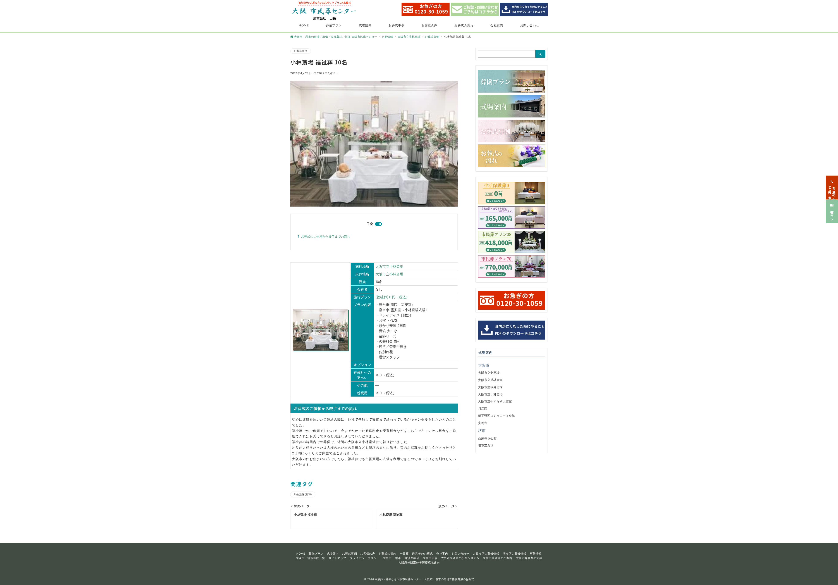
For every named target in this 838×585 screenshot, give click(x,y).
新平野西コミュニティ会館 (496, 416)
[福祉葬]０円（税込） (392, 297)
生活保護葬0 (304, 494)
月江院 (482, 408)
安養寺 (482, 423)
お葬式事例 (300, 50)
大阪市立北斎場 (489, 372)
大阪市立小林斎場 (389, 266)
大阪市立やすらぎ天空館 (495, 401)
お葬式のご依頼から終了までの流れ (325, 236)
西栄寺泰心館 (487, 438)
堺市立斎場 (485, 445)
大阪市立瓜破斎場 (490, 380)
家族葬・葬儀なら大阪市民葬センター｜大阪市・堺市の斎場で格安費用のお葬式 (424, 579)
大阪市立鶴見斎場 (490, 387)
